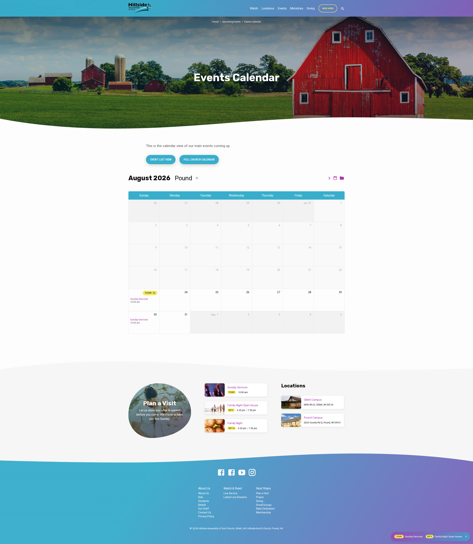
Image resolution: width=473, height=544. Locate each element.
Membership (263, 512)
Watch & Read (233, 488)
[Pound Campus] (291, 420)
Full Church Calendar (199, 159)
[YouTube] (242, 473)
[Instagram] (252, 473)
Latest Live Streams (235, 497)
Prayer (260, 497)
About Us (204, 488)
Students (203, 501)
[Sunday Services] (215, 390)
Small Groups (264, 504)
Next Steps (263, 488)
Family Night (235, 423)
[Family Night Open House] (215, 408)
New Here (328, 8)
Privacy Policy (206, 516)
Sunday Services (139, 298)
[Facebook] (221, 473)
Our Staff (203, 508)
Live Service (230, 493)
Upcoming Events (231, 21)
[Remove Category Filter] (197, 178)
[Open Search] (343, 8)
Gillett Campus (313, 399)
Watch (254, 8)
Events (282, 8)
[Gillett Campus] (291, 402)
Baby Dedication (265, 508)
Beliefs (202, 504)
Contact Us (204, 512)
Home (215, 21)
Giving (311, 8)
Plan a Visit (262, 493)
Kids (200, 497)
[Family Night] (215, 425)
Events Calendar (252, 21)
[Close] (466, 536)
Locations (267, 8)
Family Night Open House (243, 405)
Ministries (296, 8)
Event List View (160, 159)
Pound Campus (313, 417)
